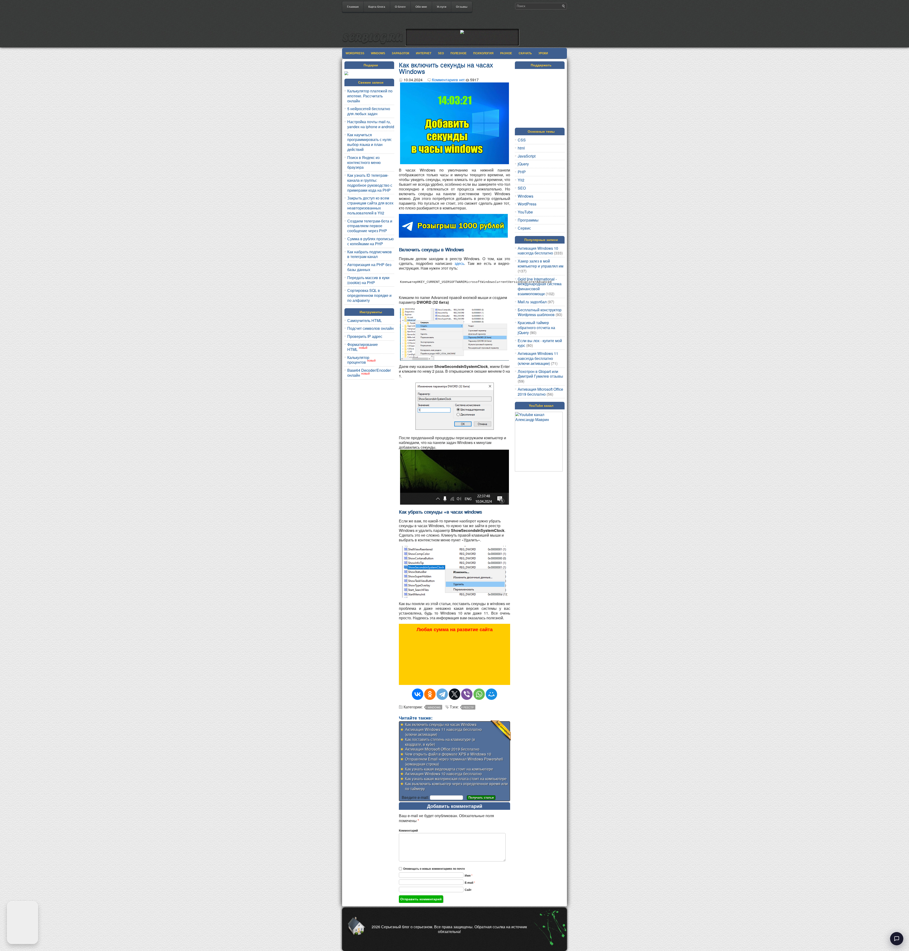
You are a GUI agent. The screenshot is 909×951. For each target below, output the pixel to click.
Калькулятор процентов (358, 360)
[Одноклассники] (430, 694)
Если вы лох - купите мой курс (540, 343)
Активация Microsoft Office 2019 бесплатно (442, 749)
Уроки (543, 53)
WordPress (355, 53)
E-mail (470, 882)
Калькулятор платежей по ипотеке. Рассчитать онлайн (369, 96)
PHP (522, 172)
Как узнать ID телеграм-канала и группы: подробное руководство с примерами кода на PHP (369, 182)
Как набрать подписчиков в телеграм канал (369, 254)
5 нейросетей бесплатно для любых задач (368, 111)
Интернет (423, 53)
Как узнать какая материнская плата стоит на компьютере (456, 778)
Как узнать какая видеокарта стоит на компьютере (449, 769)
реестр (468, 707)
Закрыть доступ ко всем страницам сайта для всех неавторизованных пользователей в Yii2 (370, 205)
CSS (522, 140)
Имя (468, 875)
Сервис (524, 228)
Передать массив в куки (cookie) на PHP (368, 280)
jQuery (523, 164)
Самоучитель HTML (364, 320)
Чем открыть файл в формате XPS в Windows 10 (448, 754)
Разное (506, 53)
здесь (459, 263)
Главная (353, 7)
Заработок (400, 53)
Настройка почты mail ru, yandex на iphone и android (370, 124)
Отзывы (461, 7)
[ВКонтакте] (417, 694)
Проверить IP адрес (364, 336)
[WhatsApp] (479, 694)
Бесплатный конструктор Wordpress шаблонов (539, 312)
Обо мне (421, 7)
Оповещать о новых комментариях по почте (434, 868)
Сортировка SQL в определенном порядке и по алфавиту (369, 295)
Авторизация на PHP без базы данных (369, 267)
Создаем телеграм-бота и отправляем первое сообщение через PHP (369, 226)
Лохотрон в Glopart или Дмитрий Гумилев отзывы (540, 374)
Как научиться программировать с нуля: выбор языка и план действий (369, 142)
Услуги (441, 7)
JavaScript (526, 156)
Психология (483, 53)
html (521, 148)
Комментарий (408, 830)
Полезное (458, 53)
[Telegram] (442, 694)
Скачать (525, 53)
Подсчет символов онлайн (370, 328)
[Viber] (466, 694)
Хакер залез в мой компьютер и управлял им (540, 263)
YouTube (525, 212)
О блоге (400, 7)
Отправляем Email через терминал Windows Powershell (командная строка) (454, 761)
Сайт (468, 890)
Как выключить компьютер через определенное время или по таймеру (456, 786)
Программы (528, 220)
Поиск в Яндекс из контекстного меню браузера (364, 162)
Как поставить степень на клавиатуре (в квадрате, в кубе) (440, 742)
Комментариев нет (448, 79)
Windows (378, 53)
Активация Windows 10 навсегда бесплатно (443, 773)
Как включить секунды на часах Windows (441, 724)
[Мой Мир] (491, 694)
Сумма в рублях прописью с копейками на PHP (370, 241)
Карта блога (376, 7)
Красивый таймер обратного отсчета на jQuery (536, 327)
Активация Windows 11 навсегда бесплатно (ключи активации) (443, 732)
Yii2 (521, 180)
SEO (441, 53)
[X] (454, 694)
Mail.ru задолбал (532, 301)
